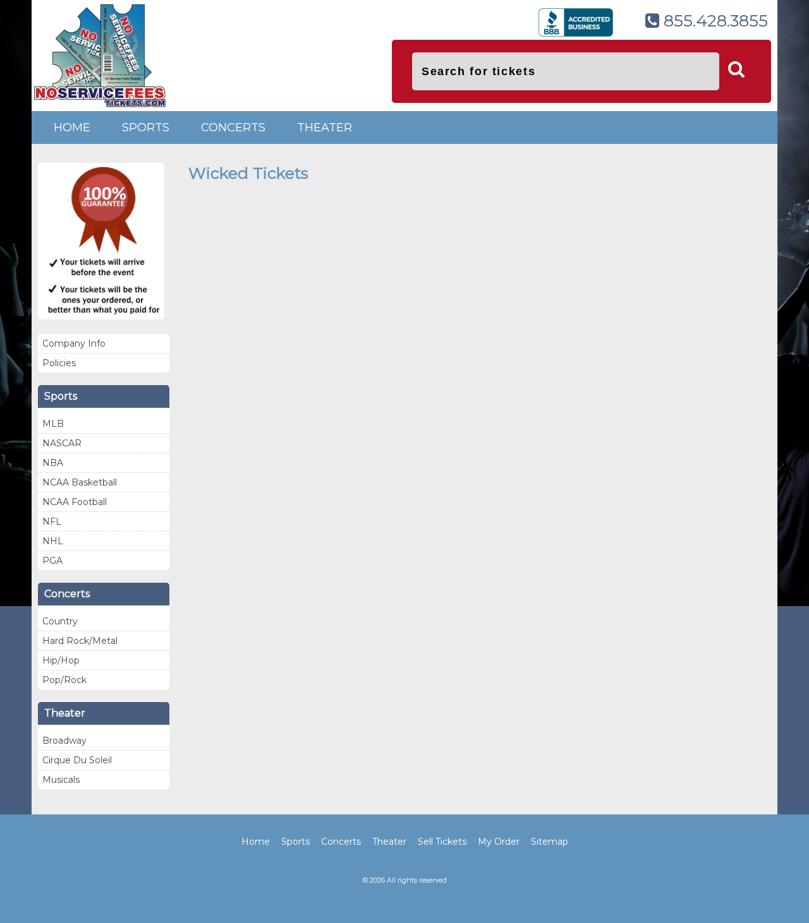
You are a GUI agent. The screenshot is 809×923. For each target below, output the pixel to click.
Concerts (233, 127)
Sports (145, 127)
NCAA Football (74, 502)
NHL (52, 541)
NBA (52, 462)
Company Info (74, 343)
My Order (499, 841)
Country (60, 621)
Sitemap (549, 841)
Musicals (61, 779)
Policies (59, 363)
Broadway (64, 740)
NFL (51, 521)
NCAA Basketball (79, 482)
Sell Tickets (442, 841)
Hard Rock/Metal (80, 640)
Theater (324, 127)
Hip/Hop (61, 660)
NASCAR (62, 443)
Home (72, 127)
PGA (52, 560)
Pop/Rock (64, 680)
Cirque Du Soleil (77, 760)
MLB (53, 423)
